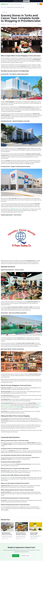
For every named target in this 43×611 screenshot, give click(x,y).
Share (40, 24)
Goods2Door (38, 406)
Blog (5, 7)
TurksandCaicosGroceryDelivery (13, 407)
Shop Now (15, 555)
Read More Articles (26, 555)
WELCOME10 (25, 1)
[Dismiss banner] (40, 1)
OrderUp (3, 407)
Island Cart (8, 477)
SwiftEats (6, 406)
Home (2, 7)
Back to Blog (4, 12)
